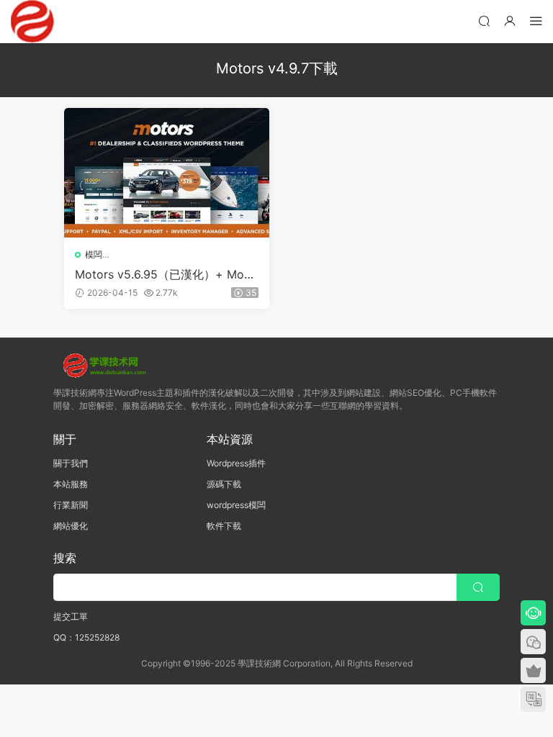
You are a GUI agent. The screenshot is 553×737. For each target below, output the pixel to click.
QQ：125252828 (86, 637)
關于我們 (70, 463)
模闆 (93, 254)
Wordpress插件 (236, 463)
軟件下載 (224, 525)
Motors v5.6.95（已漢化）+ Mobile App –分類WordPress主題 (166, 274)
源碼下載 (224, 484)
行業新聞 (70, 504)
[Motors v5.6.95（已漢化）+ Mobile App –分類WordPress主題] (166, 173)
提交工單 (70, 616)
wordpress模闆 (236, 504)
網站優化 (70, 525)
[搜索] (483, 20)
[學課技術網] (32, 21)
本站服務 (70, 484)
